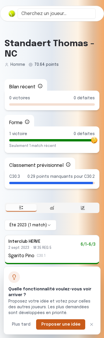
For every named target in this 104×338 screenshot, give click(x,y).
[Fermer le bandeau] (92, 324)
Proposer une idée (60, 324)
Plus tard (21, 324)
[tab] (21, 208)
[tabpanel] (52, 242)
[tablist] (52, 208)
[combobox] (57, 13)
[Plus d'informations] (40, 86)
